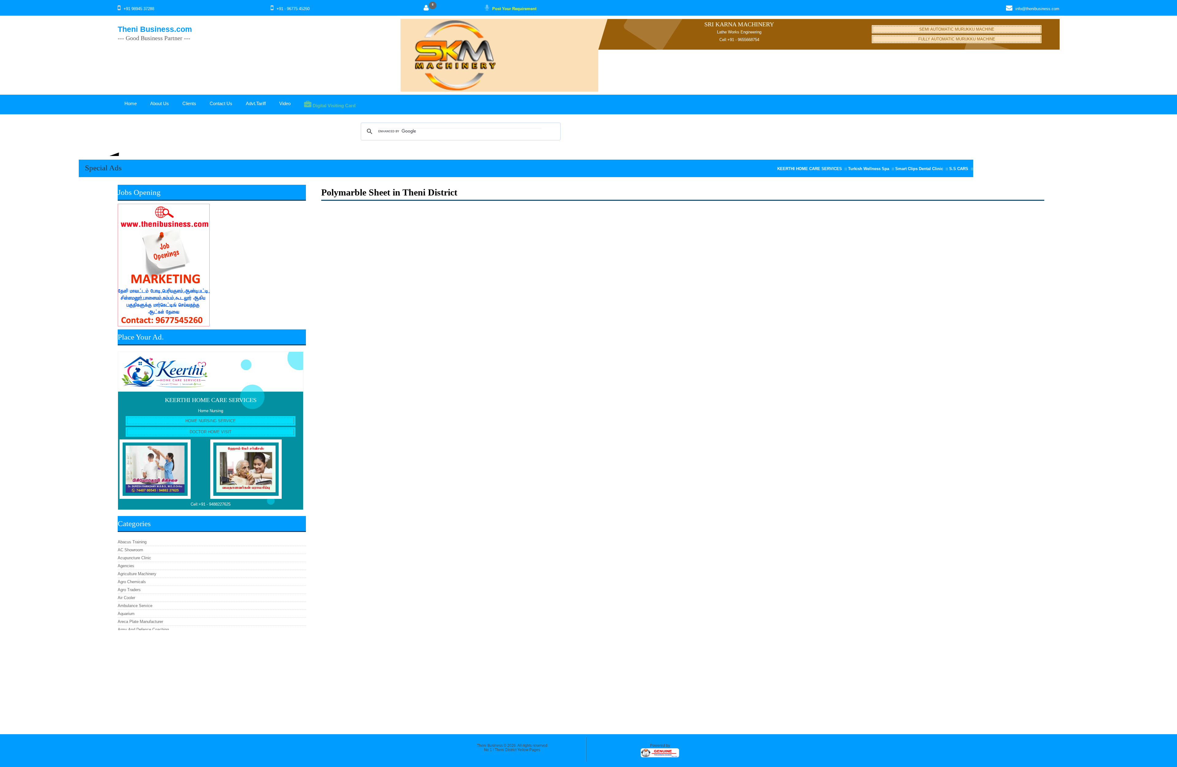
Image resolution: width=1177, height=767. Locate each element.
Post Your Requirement (514, 8)
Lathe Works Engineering (739, 32)
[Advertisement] (212, 679)
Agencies (126, 566)
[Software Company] (660, 756)
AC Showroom (130, 550)
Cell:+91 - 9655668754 (739, 39)
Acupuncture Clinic (134, 558)
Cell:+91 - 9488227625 (210, 504)
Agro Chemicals (132, 581)
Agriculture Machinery (137, 573)
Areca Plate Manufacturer (140, 621)
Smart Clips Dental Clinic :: (889, 168)
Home (130, 103)
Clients (189, 103)
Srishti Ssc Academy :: (964, 168)
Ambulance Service (135, 605)
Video (285, 103)
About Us (159, 103)
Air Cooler (126, 597)
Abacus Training (132, 542)
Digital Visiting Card (333, 105)
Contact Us (221, 103)
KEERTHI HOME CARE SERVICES (211, 400)
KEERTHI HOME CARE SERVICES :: (779, 168)
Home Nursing (210, 410)
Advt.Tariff (256, 103)
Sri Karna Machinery (739, 24)
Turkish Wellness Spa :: (839, 168)
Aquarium (126, 613)
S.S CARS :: (929, 168)
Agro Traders (129, 589)
